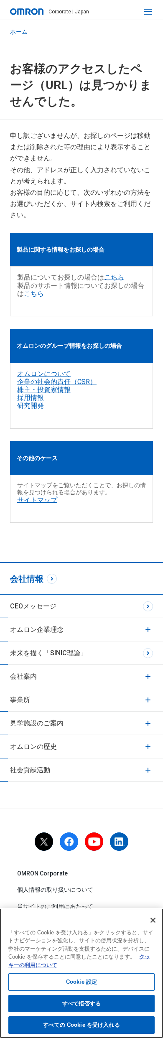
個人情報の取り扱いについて (55, 889)
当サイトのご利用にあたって (55, 906)
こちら (114, 277)
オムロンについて (44, 374)
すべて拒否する (81, 1003)
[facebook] (69, 841)
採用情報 (30, 398)
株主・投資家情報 (44, 390)
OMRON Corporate (42, 873)
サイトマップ (37, 500)
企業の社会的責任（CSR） (57, 382)
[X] (44, 841)
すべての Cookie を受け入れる (81, 1025)
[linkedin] (119, 841)
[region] (81, 973)
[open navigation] (148, 11)
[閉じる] (153, 920)
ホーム (19, 31)
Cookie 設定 (81, 982)
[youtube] (94, 841)
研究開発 (30, 406)
